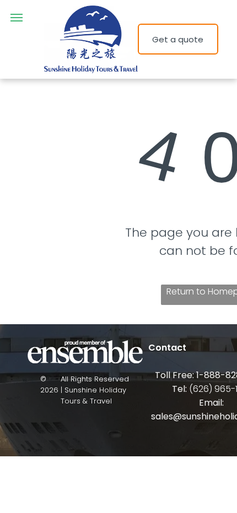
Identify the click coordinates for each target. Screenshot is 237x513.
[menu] (17, 18)
